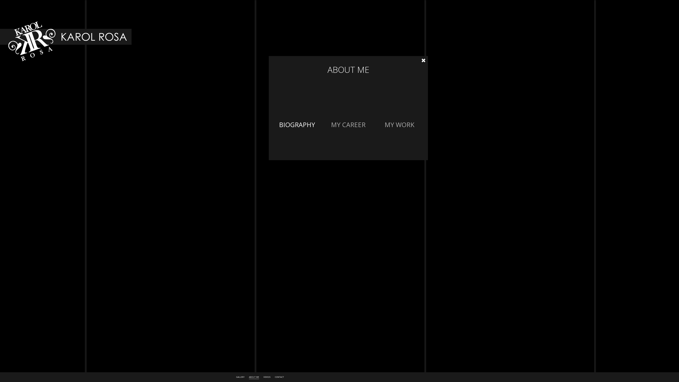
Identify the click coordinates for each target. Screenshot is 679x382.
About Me (254, 377)
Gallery (240, 377)
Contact (279, 377)
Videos (266, 377)
